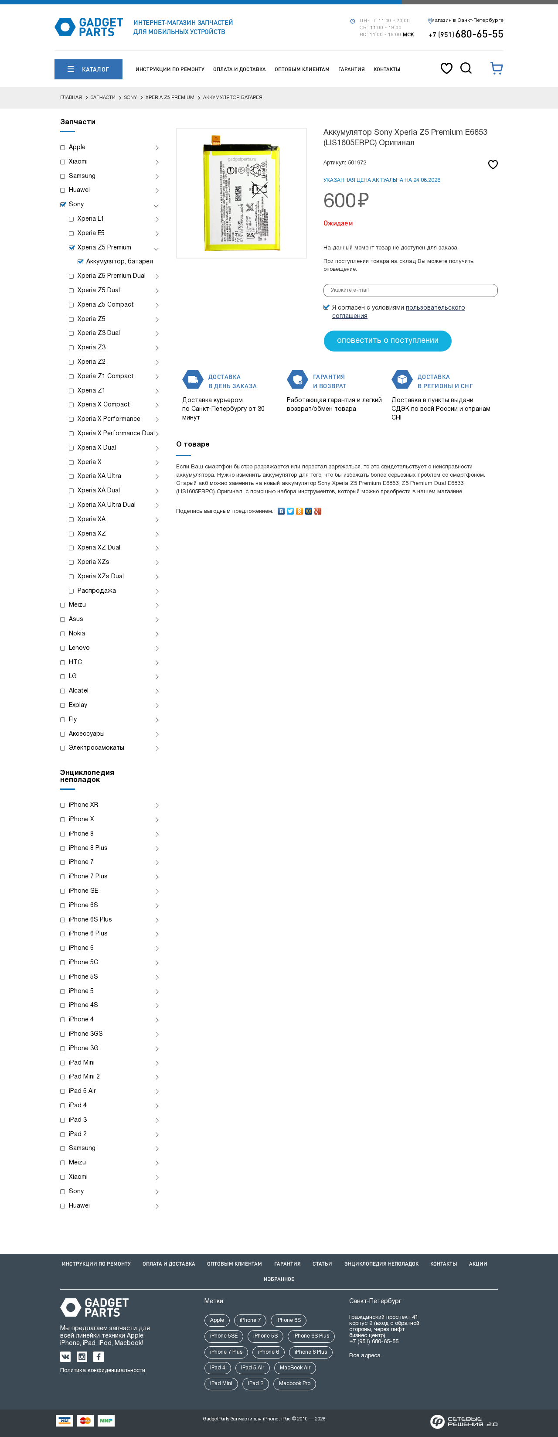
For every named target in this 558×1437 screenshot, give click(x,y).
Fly (73, 720)
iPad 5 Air (82, 1091)
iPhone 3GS (86, 1034)
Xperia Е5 (91, 233)
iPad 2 (78, 1134)
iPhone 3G (84, 1048)
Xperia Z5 (91, 319)
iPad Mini (82, 1063)
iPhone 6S (83, 905)
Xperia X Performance (109, 419)
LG (73, 676)
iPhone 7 (81, 862)
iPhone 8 (81, 834)
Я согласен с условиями (398, 312)
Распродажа (97, 591)
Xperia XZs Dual (101, 577)
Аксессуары (87, 734)
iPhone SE (83, 891)
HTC (75, 663)
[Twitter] (290, 508)
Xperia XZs (93, 562)
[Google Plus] (318, 508)
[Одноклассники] (299, 508)
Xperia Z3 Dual (99, 333)
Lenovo (79, 648)
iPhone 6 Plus (88, 934)
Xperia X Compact (104, 405)
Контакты (387, 69)
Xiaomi (78, 162)
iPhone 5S (83, 977)
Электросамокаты (96, 748)
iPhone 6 (81, 948)
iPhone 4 (81, 1020)
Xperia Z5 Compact (106, 305)
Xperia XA (91, 519)
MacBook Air (295, 1367)
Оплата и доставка (239, 69)
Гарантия (351, 69)
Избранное (279, 1279)
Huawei (79, 190)
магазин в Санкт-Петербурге (467, 20)
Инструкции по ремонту (170, 69)
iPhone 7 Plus (88, 877)
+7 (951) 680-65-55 (373, 1342)
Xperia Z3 (91, 348)
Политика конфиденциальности (102, 1370)
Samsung (82, 176)
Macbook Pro (294, 1383)
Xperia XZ (92, 534)
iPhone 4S (83, 1005)
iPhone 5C (83, 963)
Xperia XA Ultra (99, 476)
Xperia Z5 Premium (104, 248)
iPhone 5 (81, 991)
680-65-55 (466, 33)
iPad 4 (78, 1106)
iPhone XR (83, 805)
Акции (478, 1263)
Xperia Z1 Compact (106, 376)
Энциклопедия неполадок (381, 1263)
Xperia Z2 (91, 362)
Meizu (77, 605)
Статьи (322, 1263)
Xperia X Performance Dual (116, 434)
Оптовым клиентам (302, 69)
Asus (76, 619)
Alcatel (78, 691)
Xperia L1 (91, 219)
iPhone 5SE (224, 1336)
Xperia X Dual (97, 448)
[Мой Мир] (308, 508)
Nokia (77, 634)
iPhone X (81, 820)
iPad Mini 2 (84, 1077)
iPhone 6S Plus (90, 920)
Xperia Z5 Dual (99, 291)
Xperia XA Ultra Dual (107, 505)
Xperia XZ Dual (99, 548)
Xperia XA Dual (99, 491)
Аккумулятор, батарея (119, 262)
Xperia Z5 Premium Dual (112, 276)
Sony (76, 205)
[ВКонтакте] (281, 508)
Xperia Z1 (91, 391)
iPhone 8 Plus (88, 848)
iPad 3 (78, 1120)
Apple (77, 147)
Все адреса (365, 1355)
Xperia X (90, 462)
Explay (78, 705)
